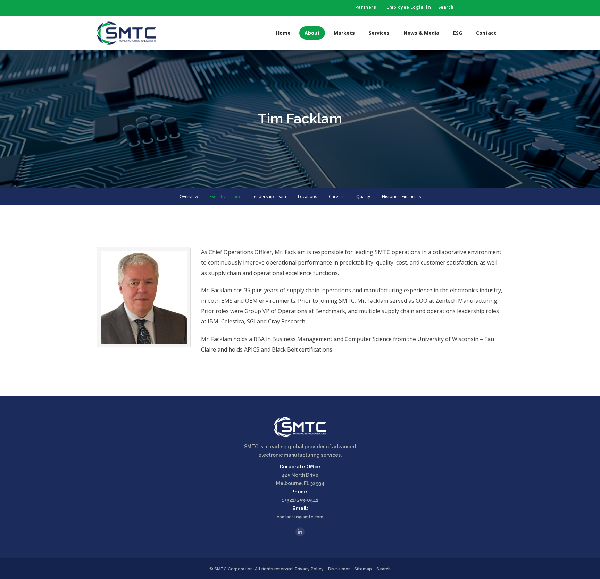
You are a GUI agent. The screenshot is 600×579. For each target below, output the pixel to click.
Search (383, 569)
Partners (365, 7)
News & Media (421, 32)
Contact (486, 32)
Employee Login (404, 7)
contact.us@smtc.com (300, 517)
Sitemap (363, 569)
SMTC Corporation (233, 569)
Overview (189, 196)
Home (283, 32)
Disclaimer (339, 569)
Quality (363, 196)
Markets (344, 32)
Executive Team (225, 196)
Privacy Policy (309, 569)
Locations (307, 196)
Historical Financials (401, 196)
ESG (457, 32)
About (312, 32)
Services (379, 32)
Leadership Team (269, 196)
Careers (336, 196)
